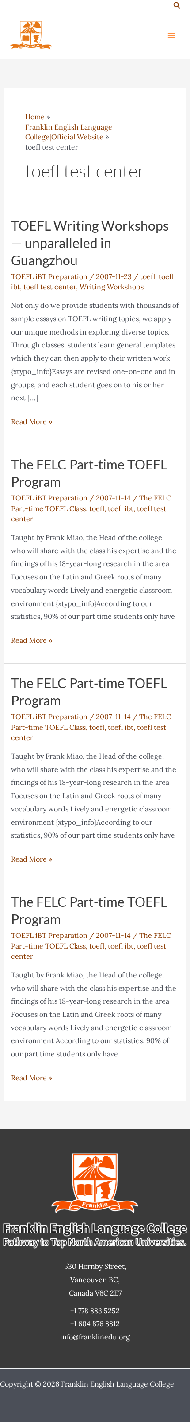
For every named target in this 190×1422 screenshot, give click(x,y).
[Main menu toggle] (171, 35)
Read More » (31, 423)
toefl (147, 276)
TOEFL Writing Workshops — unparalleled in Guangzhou (90, 242)
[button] (177, 6)
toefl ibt (120, 508)
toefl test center (49, 286)
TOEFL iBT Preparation (49, 276)
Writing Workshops (112, 286)
